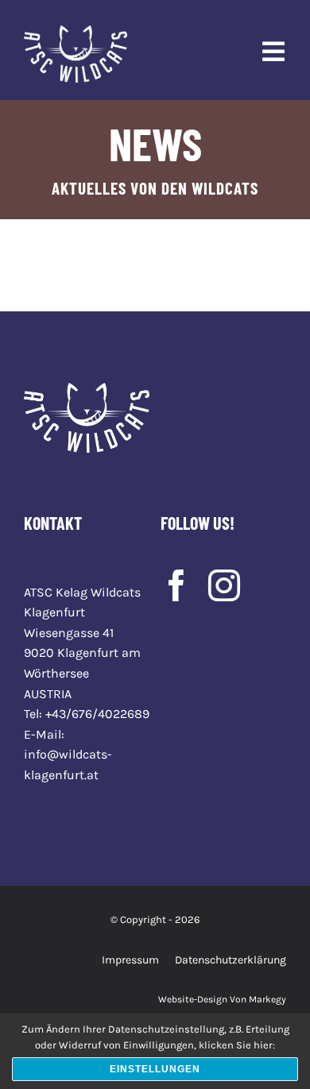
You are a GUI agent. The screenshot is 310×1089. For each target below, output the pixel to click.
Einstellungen (155, 1069)
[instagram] (224, 585)
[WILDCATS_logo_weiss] (75, 31)
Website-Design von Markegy (222, 999)
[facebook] (176, 585)
